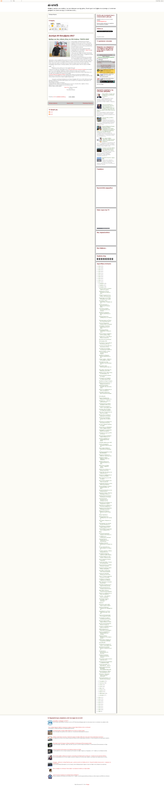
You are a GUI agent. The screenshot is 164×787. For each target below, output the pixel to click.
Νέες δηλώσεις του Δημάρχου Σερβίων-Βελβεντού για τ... (105, 527)
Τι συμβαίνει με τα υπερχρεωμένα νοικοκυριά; (105, 537)
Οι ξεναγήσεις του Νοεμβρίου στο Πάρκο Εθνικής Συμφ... (105, 379)
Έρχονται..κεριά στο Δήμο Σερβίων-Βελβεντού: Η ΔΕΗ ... (105, 621)
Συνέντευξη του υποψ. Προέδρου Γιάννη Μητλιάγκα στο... (105, 363)
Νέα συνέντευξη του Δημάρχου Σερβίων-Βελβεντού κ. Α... (105, 436)
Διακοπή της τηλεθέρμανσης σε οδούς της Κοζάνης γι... (105, 390)
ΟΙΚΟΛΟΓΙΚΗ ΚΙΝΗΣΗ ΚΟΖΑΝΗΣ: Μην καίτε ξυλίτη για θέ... (105, 386)
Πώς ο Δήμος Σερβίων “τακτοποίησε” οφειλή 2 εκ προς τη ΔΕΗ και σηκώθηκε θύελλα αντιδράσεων (108, 140)
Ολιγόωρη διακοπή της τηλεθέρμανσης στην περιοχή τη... (105, 517)
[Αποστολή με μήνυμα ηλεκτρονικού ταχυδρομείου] (69, 97)
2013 (99, 702)
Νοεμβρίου (101, 285)
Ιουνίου (101, 686)
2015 (99, 699)
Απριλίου (101, 689)
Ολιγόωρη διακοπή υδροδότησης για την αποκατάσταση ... (104, 540)
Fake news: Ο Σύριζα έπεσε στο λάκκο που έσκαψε (105, 413)
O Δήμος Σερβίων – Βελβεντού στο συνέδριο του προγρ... (105, 360)
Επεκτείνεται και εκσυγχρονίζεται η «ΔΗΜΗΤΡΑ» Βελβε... (105, 662)
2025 (99, 267)
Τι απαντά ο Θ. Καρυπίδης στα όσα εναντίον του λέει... (105, 346)
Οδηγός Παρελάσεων (103, 514)
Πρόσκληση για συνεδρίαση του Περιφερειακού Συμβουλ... (105, 503)
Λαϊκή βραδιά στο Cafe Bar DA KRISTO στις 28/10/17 (105, 431)
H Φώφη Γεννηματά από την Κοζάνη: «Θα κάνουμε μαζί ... (105, 296)
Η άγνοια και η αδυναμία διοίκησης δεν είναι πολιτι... (105, 574)
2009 (99, 709)
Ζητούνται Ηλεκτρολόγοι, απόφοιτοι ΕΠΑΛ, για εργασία (105, 324)
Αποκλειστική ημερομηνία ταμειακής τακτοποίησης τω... (105, 534)
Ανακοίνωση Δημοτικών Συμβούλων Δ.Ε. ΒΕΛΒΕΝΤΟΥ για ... (105, 608)
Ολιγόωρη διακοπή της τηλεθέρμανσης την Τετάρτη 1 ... (105, 317)
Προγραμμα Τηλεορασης (106, 228)
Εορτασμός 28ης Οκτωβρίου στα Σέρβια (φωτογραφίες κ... (105, 410)
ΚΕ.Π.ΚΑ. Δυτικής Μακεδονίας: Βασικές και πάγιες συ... (105, 624)
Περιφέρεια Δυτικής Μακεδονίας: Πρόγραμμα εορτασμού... (105, 509)
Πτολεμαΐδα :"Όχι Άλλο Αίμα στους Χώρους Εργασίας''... (105, 571)
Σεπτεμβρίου (102, 681)
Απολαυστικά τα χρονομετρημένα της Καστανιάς (103, 652)
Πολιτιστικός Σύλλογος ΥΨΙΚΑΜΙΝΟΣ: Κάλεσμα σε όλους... (105, 331)
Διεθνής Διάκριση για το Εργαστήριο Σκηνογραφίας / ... (105, 630)
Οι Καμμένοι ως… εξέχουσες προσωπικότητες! (105, 401)
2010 (99, 707)
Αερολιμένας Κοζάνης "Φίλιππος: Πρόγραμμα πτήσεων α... (105, 493)
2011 (99, 706)
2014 (99, 700)
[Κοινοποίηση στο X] (71, 97)
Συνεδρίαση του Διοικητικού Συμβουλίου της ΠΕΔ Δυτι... (105, 580)
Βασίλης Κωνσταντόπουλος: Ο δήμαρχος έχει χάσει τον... (105, 383)
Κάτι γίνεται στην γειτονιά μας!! (105, 339)
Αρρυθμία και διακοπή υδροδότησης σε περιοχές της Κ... (105, 544)
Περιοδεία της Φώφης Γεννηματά (105, 381)
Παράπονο (101, 602)
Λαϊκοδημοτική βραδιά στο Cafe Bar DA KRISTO (105, 452)
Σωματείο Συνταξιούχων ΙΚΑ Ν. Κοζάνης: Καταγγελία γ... (105, 568)
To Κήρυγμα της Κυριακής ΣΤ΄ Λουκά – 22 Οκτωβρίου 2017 (105, 645)
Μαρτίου (101, 691)
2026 (99, 266)
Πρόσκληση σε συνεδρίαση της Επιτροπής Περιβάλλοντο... (105, 506)
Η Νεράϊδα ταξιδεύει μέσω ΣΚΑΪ (105, 442)
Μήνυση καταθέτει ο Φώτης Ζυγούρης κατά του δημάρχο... (104, 352)
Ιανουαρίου (101, 695)
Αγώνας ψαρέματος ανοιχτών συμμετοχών (105, 560)
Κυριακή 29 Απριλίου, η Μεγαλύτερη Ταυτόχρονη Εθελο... (104, 305)
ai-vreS (53, 5)
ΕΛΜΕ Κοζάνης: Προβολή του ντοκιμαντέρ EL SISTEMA (105, 640)
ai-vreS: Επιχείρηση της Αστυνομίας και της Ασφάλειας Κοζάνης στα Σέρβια (67, 749)
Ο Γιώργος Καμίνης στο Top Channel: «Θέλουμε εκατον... (105, 557)
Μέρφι (100, 531)
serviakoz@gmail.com (101, 21)
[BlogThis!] (70, 97)
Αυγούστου (101, 682)
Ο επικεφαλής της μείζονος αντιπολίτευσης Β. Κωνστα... (105, 618)
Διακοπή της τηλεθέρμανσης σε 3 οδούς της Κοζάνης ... (105, 475)
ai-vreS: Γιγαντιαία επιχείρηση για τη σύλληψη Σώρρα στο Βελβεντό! (65, 774)
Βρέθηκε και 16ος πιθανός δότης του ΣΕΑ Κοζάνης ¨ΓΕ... (105, 373)
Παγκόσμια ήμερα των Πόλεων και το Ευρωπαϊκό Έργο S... (105, 321)
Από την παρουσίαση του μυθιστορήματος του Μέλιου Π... (105, 548)
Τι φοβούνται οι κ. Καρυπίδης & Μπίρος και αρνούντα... (105, 337)
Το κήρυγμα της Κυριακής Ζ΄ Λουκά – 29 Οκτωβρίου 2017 (105, 407)
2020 (99, 276)
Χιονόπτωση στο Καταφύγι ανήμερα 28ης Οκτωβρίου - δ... (105, 418)
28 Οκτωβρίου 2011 (103, 341)
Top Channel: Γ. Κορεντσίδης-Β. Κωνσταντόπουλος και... (105, 343)
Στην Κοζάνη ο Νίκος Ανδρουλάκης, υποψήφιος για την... (105, 301)
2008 (99, 711)
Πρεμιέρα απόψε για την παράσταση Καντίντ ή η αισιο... (104, 462)
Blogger (87, 784)
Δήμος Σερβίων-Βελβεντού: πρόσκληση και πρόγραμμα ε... (105, 449)
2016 (99, 697)
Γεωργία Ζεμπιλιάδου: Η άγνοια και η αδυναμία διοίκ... (105, 563)
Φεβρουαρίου (102, 693)
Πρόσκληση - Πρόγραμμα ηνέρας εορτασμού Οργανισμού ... (104, 675)
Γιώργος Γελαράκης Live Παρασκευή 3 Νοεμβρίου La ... (105, 398)
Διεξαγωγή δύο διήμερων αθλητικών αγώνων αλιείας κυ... (105, 512)
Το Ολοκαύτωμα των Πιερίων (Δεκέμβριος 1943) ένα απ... (105, 404)
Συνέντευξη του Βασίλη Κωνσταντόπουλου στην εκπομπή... (104, 309)
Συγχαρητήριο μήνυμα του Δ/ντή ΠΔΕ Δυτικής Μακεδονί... (105, 484)
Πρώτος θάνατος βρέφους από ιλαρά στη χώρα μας (105, 481)
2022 (99, 273)
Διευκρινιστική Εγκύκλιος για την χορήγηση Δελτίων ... (105, 491)
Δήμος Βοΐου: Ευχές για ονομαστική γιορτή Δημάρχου (105, 591)
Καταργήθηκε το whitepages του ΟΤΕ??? (60, 720)
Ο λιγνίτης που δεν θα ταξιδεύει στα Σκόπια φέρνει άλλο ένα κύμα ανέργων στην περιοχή (108, 149)
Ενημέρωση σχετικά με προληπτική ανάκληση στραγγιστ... (104, 656)
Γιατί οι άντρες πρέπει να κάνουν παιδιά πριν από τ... (105, 659)
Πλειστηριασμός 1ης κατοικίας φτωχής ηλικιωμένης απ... (105, 524)
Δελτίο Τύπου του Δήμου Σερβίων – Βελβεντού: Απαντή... (104, 466)
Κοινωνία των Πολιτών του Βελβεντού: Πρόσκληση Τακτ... (105, 455)
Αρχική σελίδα (70, 103)
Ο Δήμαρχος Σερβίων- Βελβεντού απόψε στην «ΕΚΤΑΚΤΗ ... (104, 458)
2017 (99, 281)
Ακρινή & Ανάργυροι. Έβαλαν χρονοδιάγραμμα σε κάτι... (105, 672)
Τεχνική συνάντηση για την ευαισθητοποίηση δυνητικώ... (105, 588)
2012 (99, 704)
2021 (99, 274)
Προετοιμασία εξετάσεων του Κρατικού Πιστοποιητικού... (105, 678)
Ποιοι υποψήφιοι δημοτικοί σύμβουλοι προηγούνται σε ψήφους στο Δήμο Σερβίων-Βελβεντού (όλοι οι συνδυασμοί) (69, 727)
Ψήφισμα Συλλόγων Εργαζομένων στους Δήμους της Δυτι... (105, 637)
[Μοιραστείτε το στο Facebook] (73, 97)
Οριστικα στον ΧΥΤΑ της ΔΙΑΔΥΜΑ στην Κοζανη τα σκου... (104, 292)
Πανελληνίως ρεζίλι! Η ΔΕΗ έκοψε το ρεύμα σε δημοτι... (105, 605)
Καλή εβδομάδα (102, 396)
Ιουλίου (101, 684)
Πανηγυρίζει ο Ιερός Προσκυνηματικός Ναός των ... (105, 367)
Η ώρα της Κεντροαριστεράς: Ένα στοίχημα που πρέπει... (105, 616)
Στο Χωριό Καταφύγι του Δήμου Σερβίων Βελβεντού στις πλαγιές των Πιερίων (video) (68, 730)
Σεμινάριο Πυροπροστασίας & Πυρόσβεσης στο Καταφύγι (105, 496)
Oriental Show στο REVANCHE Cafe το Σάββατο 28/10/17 (105, 428)
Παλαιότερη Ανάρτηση (88, 103)
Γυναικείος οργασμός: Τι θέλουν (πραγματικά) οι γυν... (105, 551)
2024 (99, 269)
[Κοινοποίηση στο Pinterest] (74, 97)
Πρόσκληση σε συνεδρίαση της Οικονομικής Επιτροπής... (105, 422)
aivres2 (51, 114)
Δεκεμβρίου (101, 283)
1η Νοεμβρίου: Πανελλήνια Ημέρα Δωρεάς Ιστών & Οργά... (104, 327)
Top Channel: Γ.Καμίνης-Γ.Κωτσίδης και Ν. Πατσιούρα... (104, 600)
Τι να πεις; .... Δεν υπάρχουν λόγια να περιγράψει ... (104, 596)
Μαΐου (100, 688)
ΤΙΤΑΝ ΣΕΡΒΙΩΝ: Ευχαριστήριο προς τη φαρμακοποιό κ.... (105, 529)
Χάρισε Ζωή (88, 50)
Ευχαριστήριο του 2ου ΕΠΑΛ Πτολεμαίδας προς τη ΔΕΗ (105, 298)
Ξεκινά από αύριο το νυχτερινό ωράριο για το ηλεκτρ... (105, 289)
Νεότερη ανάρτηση (53, 103)
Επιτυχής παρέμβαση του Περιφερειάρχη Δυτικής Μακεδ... (104, 439)
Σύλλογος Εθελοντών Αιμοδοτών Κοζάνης (77, 69)
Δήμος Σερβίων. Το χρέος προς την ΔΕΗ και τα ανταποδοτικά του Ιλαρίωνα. (108, 95)
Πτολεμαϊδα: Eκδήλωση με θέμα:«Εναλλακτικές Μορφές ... (105, 393)
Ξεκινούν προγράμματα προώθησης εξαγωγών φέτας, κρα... (105, 445)
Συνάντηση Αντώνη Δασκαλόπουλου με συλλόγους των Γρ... (103, 499)
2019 (99, 278)
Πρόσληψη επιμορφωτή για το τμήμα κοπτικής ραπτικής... (105, 585)
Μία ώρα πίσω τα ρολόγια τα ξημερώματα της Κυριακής (105, 415)
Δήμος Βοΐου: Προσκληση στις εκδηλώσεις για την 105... (105, 370)
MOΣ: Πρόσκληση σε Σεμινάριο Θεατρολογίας (105, 582)
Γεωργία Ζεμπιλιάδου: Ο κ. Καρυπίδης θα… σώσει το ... (105, 665)
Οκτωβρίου (101, 286)
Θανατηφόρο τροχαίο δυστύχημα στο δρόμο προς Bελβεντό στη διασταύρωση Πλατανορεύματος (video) (72, 743)
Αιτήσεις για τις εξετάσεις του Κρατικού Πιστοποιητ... (105, 470)
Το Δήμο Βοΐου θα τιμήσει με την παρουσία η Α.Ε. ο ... (105, 473)
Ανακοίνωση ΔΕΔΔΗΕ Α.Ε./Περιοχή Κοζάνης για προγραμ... (104, 633)
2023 (99, 271)
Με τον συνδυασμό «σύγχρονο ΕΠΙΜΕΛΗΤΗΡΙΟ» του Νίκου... (105, 487)
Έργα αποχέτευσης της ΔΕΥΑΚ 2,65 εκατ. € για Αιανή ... (105, 565)
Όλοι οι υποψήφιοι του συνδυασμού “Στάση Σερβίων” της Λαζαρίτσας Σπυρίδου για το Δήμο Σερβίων (71, 768)
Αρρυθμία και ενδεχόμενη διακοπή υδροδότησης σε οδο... (104, 313)
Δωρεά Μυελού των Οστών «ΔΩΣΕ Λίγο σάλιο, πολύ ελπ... (104, 612)
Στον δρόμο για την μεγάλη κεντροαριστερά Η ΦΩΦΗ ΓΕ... (105, 349)
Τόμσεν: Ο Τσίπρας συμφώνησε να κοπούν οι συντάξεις (105, 577)
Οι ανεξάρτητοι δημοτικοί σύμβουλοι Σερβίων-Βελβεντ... (105, 554)
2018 (99, 280)
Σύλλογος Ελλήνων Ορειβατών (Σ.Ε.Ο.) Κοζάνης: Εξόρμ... (105, 334)
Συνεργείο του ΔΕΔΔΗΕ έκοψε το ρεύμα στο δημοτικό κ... (105, 627)
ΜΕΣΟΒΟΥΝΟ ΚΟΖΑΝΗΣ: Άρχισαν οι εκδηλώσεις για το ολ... (105, 648)
